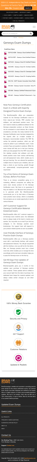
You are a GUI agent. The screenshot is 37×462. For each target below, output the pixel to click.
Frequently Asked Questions (9, 420)
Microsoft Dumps (25, 12)
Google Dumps (29, 18)
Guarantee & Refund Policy (9, 422)
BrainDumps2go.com (30, 458)
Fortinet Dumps (8, 18)
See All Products (18, 21)
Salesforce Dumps (12, 12)
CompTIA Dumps (18, 15)
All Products (5, 417)
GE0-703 (22, 81)
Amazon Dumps (28, 15)
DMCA (2, 428)
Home (15, 37)
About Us (4, 425)
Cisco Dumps (8, 15)
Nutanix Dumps (18, 18)
